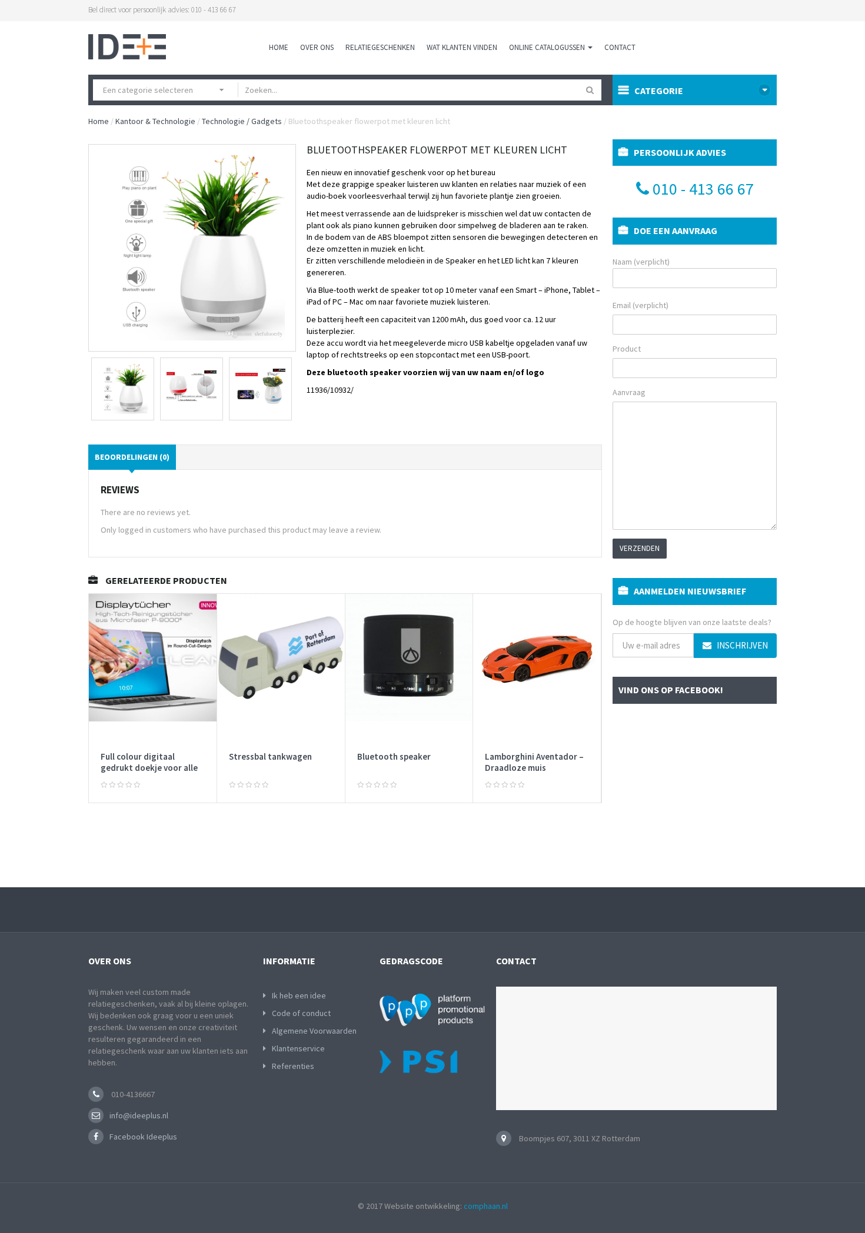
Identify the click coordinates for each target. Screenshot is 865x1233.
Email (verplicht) (640, 305)
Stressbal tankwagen (270, 756)
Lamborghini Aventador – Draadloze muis (534, 762)
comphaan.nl (486, 1206)
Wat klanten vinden (462, 47)
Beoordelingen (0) (132, 457)
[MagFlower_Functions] (192, 389)
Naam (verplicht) (641, 261)
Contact (620, 47)
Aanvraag (629, 392)
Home (278, 47)
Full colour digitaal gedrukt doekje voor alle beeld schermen (149, 768)
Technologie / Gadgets (242, 121)
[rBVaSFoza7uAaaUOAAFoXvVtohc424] (123, 389)
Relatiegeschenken (380, 47)
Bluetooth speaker (394, 756)
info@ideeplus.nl (138, 1115)
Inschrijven (741, 645)
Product (627, 348)
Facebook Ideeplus (143, 1136)
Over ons (317, 47)
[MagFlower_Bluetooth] (260, 389)
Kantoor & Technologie (155, 121)
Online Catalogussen (548, 47)
